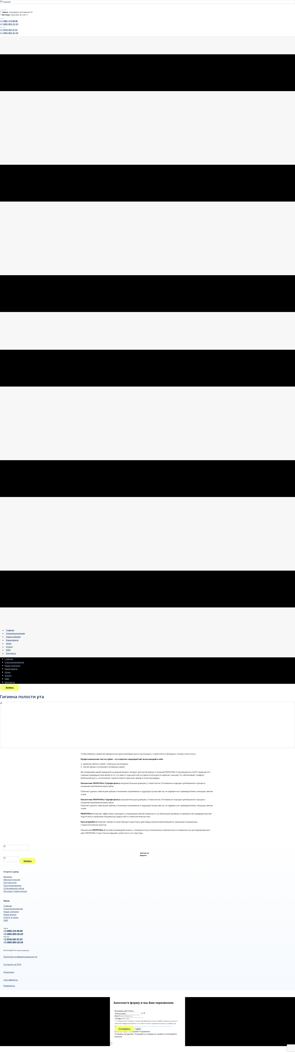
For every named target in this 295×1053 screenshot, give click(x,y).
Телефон (118, 1018)
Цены (9, 643)
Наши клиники (13, 636)
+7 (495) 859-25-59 (9, 24)
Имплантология (11, 879)
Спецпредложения (15, 633)
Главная (10, 630)
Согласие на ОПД (12, 964)
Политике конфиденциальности (163, 1026)
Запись (10, 687)
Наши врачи (12, 640)
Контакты (11, 653)
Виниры (7, 876)
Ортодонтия (9, 882)
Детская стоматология (15, 891)
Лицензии (8, 972)
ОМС (8, 650)
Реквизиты (9, 985)
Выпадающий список (124, 1011)
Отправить (124, 1028)
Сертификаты (10, 979)
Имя (116, 1016)
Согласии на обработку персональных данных (140, 1026)
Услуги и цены (10, 917)
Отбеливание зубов (13, 888)
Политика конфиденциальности (20, 956)
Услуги (9, 646)
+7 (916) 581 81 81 (9, 30)
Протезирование (12, 885)
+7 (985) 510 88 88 (9, 21)
